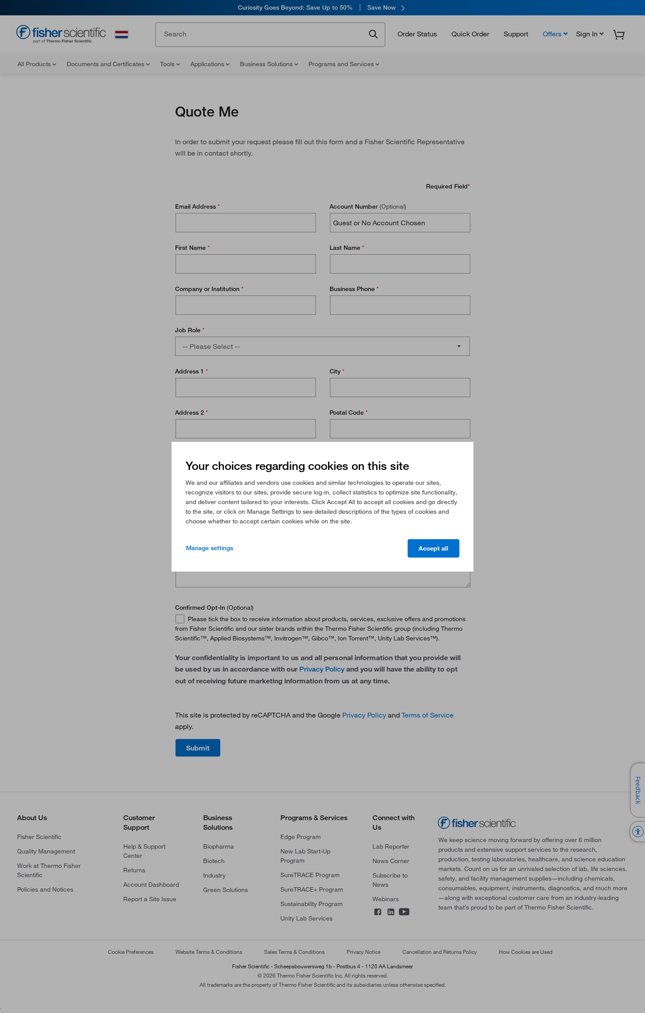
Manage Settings (209, 548)
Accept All (433, 548)
